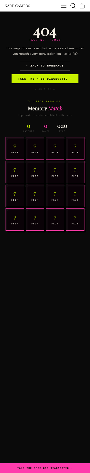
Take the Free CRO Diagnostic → (45, 468)
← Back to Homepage (45, 65)
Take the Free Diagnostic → (45, 79)
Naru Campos (17, 5)
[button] (73, 6)
